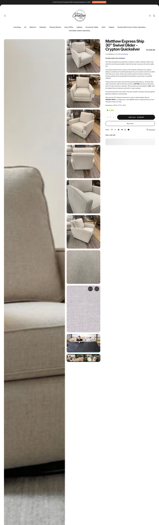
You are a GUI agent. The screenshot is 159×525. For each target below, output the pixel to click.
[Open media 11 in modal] (83, 358)
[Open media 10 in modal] (83, 343)
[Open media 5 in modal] (83, 161)
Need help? (152, 129)
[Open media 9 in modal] (83, 308)
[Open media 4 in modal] (83, 126)
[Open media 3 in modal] (83, 91)
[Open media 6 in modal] (83, 196)
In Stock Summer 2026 (99, 2)
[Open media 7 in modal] (83, 232)
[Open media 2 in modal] (83, 56)
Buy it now (130, 123)
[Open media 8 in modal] (83, 267)
